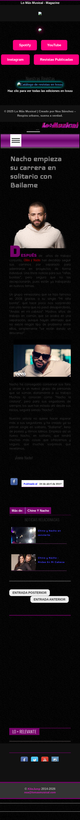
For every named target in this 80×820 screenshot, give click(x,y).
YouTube (54, 45)
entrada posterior (30, 592)
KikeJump (34, 788)
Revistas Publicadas (56, 59)
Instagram (15, 59)
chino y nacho (38, 510)
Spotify (25, 45)
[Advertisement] (44, 498)
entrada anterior (49, 599)
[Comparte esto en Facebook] (14, 481)
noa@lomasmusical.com (40, 792)
